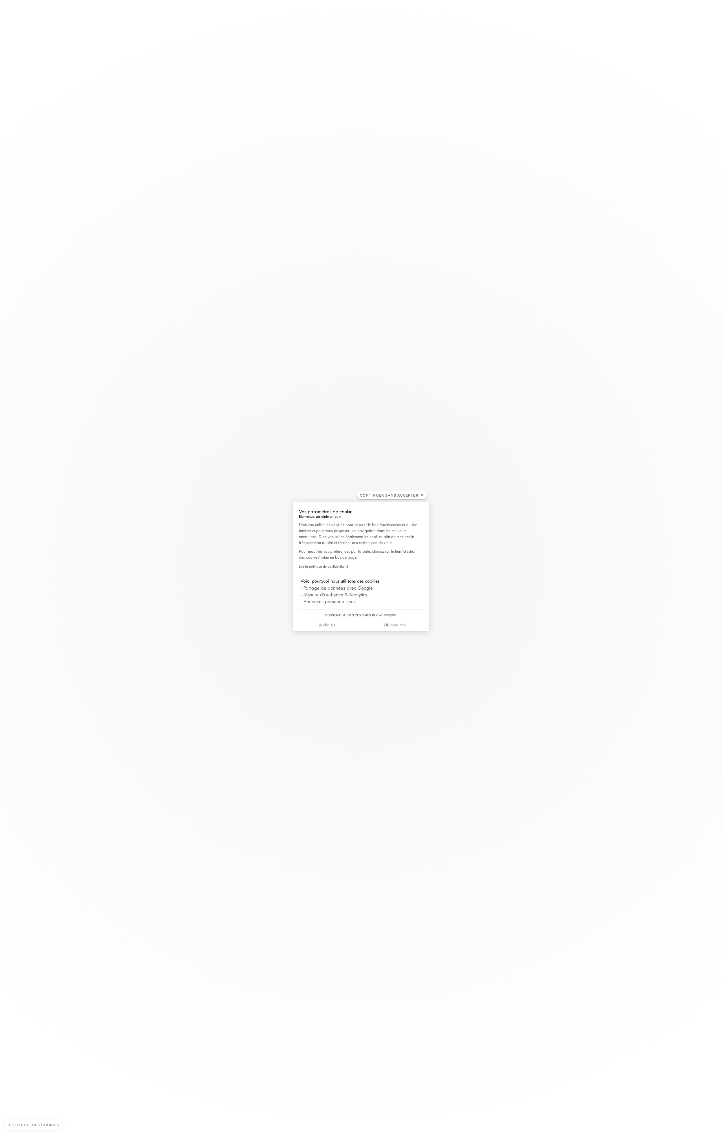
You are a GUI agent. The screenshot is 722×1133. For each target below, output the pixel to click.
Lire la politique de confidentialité (323, 566)
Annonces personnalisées (329, 601)
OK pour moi (395, 625)
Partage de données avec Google (338, 588)
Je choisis (327, 625)
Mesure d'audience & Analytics (335, 594)
